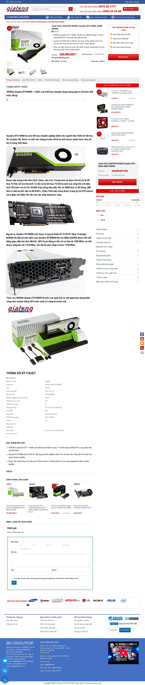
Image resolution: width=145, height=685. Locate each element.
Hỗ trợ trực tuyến (15, 2)
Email (54, 570)
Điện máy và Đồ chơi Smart (107, 282)
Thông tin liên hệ (11, 624)
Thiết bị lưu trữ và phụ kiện (107, 269)
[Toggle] (138, 229)
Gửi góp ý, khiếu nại (81, 631)
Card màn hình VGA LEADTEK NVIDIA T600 (82, 507)
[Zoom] (9, 64)
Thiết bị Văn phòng (103, 260)
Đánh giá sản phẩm (88, 80)
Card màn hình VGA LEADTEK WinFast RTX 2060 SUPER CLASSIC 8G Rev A (38, 509)
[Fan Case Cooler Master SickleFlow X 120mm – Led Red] (102, 122)
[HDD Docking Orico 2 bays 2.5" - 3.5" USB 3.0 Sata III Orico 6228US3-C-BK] (102, 151)
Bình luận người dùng (70, 80)
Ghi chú (14, 552)
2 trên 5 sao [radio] (27, 545)
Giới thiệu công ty (12, 620)
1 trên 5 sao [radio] (14, 545)
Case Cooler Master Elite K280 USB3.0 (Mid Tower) (122, 134)
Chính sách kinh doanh (47, 624)
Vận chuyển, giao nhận (47, 628)
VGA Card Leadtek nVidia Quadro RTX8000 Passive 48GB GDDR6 (15, 508)
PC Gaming (100, 251)
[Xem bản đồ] (44, 653)
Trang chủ (9, 22)
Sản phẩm (17, 22)
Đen (102, 215)
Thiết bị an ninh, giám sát (106, 273)
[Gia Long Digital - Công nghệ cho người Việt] (17, 9)
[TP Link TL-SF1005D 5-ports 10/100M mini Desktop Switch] (102, 94)
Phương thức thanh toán (48, 631)
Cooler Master (101, 229)
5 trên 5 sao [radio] (16, 549)
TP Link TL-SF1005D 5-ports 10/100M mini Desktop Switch (122, 92)
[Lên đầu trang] (142, 353)
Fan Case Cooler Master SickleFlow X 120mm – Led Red (122, 120)
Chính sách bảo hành (47, 620)
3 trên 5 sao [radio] (41, 545)
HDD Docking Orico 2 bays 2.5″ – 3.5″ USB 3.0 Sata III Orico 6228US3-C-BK (123, 149)
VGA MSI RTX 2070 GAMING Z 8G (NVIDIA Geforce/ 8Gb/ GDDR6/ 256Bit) (122, 107)
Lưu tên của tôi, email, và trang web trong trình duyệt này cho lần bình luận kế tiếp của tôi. (46, 578)
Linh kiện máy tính (103, 242)
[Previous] (10, 45)
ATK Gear (100, 234)
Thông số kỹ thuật (13, 80)
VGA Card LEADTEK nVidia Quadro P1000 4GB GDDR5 (61, 507)
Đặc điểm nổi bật (29, 80)
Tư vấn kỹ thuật (79, 628)
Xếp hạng (14, 542)
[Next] (44, 45)
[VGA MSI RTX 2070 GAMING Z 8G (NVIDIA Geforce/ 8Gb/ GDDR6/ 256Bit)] (102, 108)
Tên (13, 570)
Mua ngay (123, 57)
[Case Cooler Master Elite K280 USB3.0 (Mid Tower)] (102, 136)
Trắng (103, 220)
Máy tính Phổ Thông (104, 247)
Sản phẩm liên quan (52, 80)
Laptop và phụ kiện (103, 238)
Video (40, 80)
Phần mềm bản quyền (105, 264)
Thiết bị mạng (101, 277)
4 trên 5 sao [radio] (58, 545)
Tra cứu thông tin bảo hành (83, 624)
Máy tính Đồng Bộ (103, 256)
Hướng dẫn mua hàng (81, 620)
